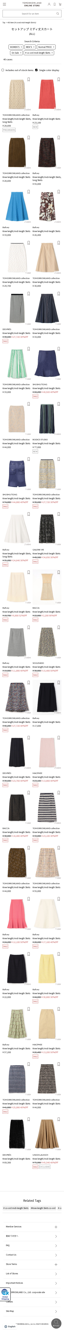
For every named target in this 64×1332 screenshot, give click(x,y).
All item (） (22, 22)
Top (4, 22)
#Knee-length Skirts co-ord (43, 1208)
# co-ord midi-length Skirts (15, 1208)
